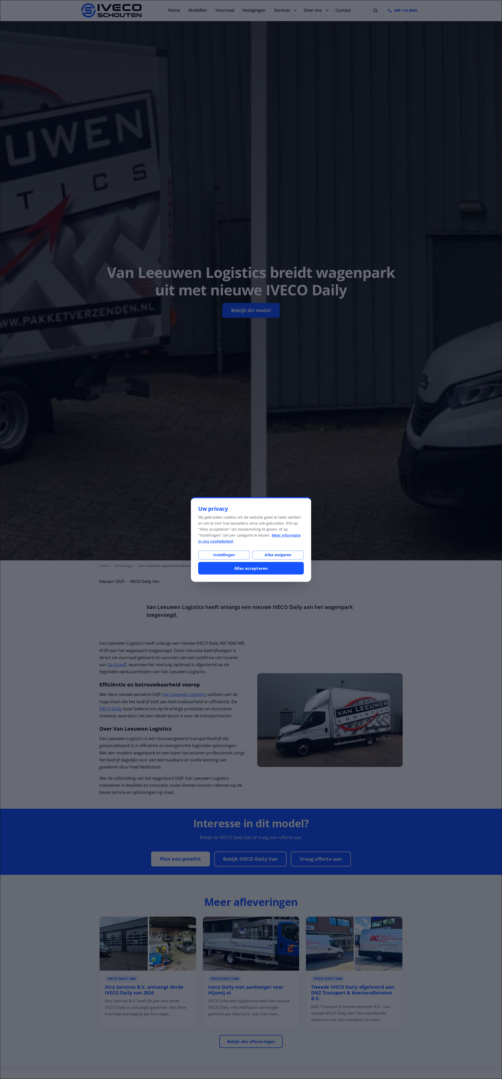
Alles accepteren (251, 568)
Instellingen (224, 554)
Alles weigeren (278, 554)
